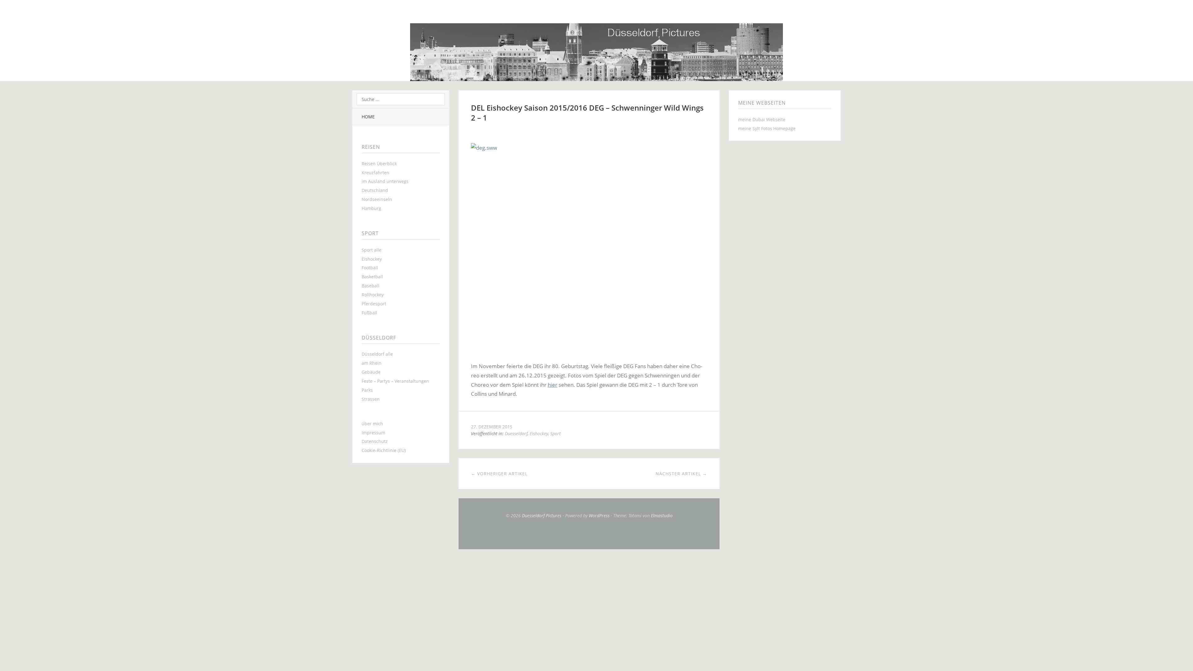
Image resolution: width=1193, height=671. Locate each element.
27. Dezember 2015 (491, 427)
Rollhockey (373, 295)
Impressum (373, 433)
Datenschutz (375, 441)
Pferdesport (374, 304)
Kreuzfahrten (375, 173)
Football (370, 268)
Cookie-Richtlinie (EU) (384, 450)
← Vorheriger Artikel (499, 474)
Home (368, 117)
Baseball (370, 286)
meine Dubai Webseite (761, 119)
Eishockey (372, 259)
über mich (372, 424)
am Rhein (372, 363)
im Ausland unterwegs (385, 181)
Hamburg (371, 208)
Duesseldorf (516, 433)
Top (589, 533)
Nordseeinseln (377, 199)
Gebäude (371, 372)
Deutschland (375, 190)
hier (552, 384)
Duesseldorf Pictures (541, 515)
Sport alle (372, 250)
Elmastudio (662, 515)
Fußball (369, 313)
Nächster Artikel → (681, 474)
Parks (367, 390)
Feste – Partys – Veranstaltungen (395, 381)
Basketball (372, 277)
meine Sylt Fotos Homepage (767, 128)
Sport (555, 433)
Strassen (371, 399)
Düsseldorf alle (377, 354)
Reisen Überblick (379, 164)
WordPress (599, 515)
